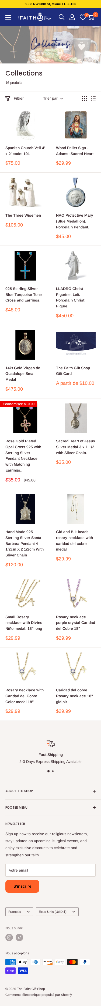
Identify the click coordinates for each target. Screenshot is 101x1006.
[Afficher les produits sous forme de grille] (84, 98)
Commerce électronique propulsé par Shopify (38, 995)
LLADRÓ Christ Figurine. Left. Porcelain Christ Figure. (70, 297)
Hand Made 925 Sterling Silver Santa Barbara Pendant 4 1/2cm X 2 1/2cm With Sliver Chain (24, 543)
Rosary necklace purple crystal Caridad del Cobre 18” (75, 623)
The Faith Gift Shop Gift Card (73, 371)
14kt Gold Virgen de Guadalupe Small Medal (22, 374)
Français (14, 912)
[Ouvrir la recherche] (62, 17)
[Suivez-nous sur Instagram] (9, 937)
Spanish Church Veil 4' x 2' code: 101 (25, 151)
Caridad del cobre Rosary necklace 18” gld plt (74, 696)
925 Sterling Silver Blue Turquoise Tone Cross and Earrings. (23, 294)
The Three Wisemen (23, 215)
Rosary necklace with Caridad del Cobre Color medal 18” (24, 696)
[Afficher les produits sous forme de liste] (93, 98)
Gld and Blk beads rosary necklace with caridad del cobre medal (74, 540)
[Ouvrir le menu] (8, 17)
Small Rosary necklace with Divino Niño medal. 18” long (23, 623)
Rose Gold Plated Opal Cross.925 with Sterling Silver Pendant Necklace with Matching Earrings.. (23, 455)
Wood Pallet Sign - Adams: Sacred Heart (74, 151)
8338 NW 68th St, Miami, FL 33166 (50, 4)
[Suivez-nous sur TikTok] (19, 937)
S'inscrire (22, 886)
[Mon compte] (72, 17)
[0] (82, 17)
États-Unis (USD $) (53, 912)
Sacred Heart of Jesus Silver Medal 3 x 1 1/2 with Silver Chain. (75, 447)
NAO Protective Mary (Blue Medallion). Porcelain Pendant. (74, 221)
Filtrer (19, 98)
